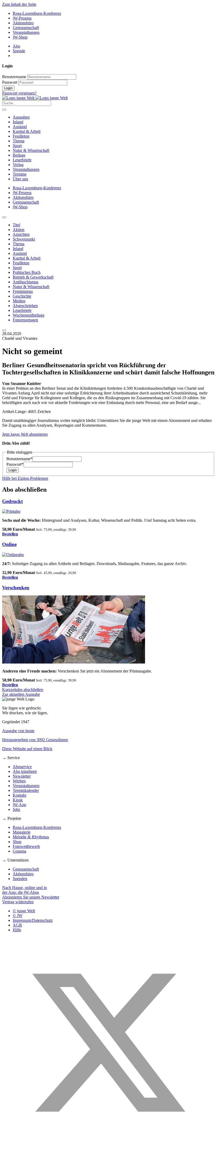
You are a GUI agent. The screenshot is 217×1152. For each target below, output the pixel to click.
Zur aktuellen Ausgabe (21, 694)
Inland (18, 122)
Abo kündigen (25, 771)
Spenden (20, 878)
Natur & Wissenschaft (31, 150)
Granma (19, 851)
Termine (19, 174)
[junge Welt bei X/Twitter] (108, 1147)
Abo (16, 46)
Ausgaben (21, 117)
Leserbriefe (22, 160)
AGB (17, 925)
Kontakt (19, 795)
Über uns (20, 179)
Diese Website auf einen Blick (27, 748)
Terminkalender (26, 790)
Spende (19, 51)
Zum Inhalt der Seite (19, 4)
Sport (17, 145)
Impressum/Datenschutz (33, 920)
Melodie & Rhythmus (31, 837)
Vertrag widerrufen (18, 902)
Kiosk (18, 800)
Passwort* (15, 464)
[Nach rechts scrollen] (4, 330)
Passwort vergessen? (19, 93)
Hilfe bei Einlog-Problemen (25, 478)
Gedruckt (12, 501)
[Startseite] (35, 98)
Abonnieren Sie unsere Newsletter (30, 897)
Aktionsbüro (23, 23)
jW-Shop (20, 37)
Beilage (19, 155)
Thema (18, 141)
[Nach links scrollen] (4, 217)
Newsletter (22, 776)
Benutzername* (19, 459)
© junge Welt (24, 911)
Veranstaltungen (26, 32)
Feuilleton (21, 136)
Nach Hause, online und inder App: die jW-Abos (24, 890)
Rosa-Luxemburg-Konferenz (37, 13)
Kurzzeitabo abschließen (22, 689)
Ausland (20, 126)
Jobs (16, 809)
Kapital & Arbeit (26, 131)
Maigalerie (21, 832)
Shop (17, 841)
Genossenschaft (26, 27)
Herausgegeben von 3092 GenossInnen (35, 739)
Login (8, 88)
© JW (17, 915)
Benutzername (14, 76)
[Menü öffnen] (4, 109)
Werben (19, 781)
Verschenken (15, 587)
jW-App (19, 804)
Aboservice (22, 766)
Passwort (9, 82)
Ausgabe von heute (18, 730)
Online (9, 544)
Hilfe (17, 930)
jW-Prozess (22, 18)
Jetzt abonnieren (25, 434)
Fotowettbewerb (26, 846)
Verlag (18, 164)
